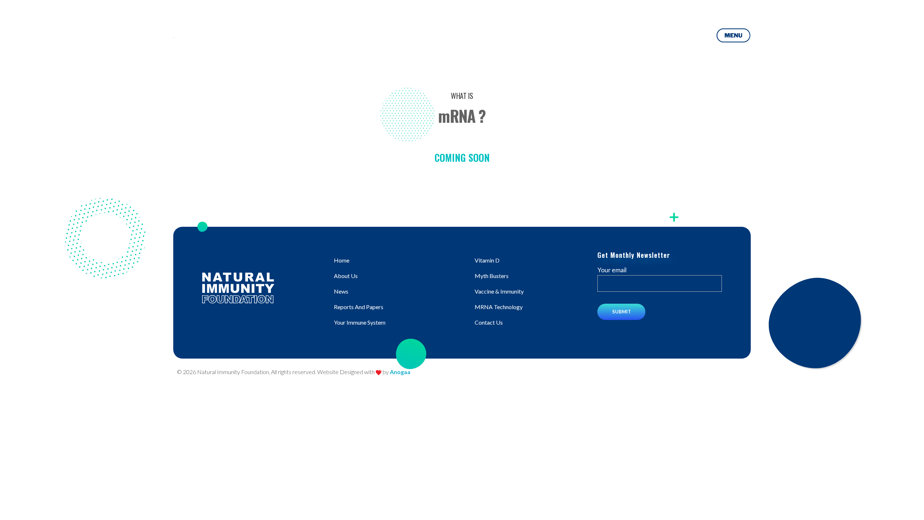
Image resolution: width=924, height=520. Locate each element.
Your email (612, 270)
